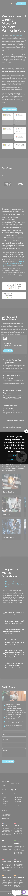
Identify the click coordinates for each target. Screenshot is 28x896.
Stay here (14, 460)
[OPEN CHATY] (24, 892)
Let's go (14, 455)
